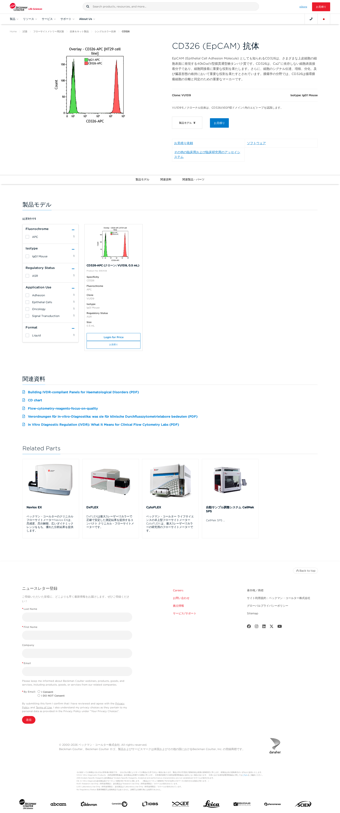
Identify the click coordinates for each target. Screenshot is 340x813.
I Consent (47, 691)
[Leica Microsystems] (211, 805)
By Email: (29, 691)
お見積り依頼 (183, 143)
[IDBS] (150, 805)
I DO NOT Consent (53, 695)
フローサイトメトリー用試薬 (48, 31)
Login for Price (114, 337)
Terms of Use (44, 707)
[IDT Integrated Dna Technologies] (180, 805)
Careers (178, 590)
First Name (29, 627)
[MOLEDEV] (242, 805)
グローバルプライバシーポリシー (267, 605)
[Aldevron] (89, 805)
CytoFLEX (153, 507)
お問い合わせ (181, 598)
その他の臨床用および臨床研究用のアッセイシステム (207, 154)
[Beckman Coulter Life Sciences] (26, 6)
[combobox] (171, 6)
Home (13, 31)
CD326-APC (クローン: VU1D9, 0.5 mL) (113, 265)
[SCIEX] (303, 805)
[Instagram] (256, 627)
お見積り (321, 6)
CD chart (35, 400)
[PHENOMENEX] (272, 805)
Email (26, 663)
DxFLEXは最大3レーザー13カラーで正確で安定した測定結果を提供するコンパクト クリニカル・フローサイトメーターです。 (110, 522)
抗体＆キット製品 (79, 31)
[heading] (27, 237)
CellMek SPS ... (215, 520)
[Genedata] (119, 805)
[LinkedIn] (264, 627)
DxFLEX (92, 507)
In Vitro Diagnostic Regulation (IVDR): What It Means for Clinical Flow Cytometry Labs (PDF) (103, 424)
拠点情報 (178, 605)
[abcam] (58, 805)
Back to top (307, 570)
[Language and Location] (324, 19)
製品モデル (142, 179)
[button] (87, 6)
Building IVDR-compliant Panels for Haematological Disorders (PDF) (83, 392)
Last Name (29, 608)
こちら (245, 775)
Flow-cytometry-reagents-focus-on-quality (63, 408)
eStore (303, 6)
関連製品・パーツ (193, 179)
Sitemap (252, 613)
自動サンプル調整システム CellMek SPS (230, 509)
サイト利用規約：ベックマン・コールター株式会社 (278, 598)
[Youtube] (279, 627)
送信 (28, 719)
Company (28, 645)
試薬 (25, 31)
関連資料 (165, 179)
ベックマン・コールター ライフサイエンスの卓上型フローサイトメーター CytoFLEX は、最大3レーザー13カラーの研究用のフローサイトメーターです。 (170, 523)
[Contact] (311, 19)
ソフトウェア (256, 143)
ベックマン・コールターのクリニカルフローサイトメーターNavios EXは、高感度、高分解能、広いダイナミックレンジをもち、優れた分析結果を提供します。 (50, 523)
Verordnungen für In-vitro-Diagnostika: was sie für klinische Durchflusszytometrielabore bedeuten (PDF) (113, 416)
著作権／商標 (255, 590)
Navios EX (34, 507)
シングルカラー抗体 (105, 31)
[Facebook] (249, 627)
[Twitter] (271, 627)
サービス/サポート (184, 613)
